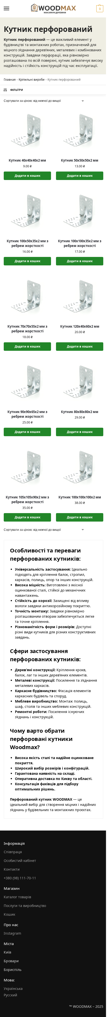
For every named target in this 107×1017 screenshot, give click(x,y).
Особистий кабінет (20, 860)
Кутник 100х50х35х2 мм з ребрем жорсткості (27, 243)
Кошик (9, 914)
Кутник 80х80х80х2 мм (79, 412)
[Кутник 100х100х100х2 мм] (79, 467)
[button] (99, 8)
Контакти (12, 869)
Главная (10, 79)
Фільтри (16, 89)
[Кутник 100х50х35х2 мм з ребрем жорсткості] (27, 211)
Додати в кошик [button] (27, 176)
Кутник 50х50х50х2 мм (79, 160)
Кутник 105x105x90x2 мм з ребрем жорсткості (27, 499)
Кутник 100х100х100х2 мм (79, 497)
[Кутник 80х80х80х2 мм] (79, 382)
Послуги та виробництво (25, 905)
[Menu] (11, 8)
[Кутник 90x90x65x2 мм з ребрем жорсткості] (27, 382)
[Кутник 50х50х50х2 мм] (79, 130)
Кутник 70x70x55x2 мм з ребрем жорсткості (27, 329)
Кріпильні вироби (32, 79)
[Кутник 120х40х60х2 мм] (79, 296)
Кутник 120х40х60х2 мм (79, 326)
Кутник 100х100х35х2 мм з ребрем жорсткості (79, 243)
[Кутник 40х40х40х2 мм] (27, 130)
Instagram (12, 933)
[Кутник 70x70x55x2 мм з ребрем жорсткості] (27, 296)
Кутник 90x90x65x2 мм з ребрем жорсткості (27, 414)
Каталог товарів (17, 897)
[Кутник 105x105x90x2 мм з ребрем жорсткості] (27, 467)
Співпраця (13, 851)
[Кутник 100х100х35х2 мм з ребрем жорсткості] (79, 211)
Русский (10, 995)
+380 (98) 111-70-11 (20, 878)
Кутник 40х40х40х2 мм (27, 160)
